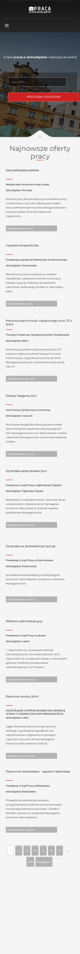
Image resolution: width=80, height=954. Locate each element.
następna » (44, 862)
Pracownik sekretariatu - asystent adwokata (38, 771)
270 (30, 862)
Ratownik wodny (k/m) (22, 696)
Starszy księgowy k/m (21, 396)
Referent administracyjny (24, 621)
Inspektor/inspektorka (22, 245)
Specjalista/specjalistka (22, 170)
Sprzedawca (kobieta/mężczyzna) (30, 546)
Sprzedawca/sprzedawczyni (26, 471)
